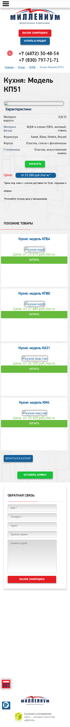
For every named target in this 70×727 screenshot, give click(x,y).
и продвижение (43, 713)
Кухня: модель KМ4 (34, 403)
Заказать (35, 164)
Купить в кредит (35, 41)
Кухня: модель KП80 (34, 294)
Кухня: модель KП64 (34, 239)
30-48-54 (39, 53)
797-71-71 (39, 60)
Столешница (12, 149)
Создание (29, 713)
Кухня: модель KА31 (34, 348)
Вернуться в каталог (18, 458)
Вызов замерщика (35, 33)
